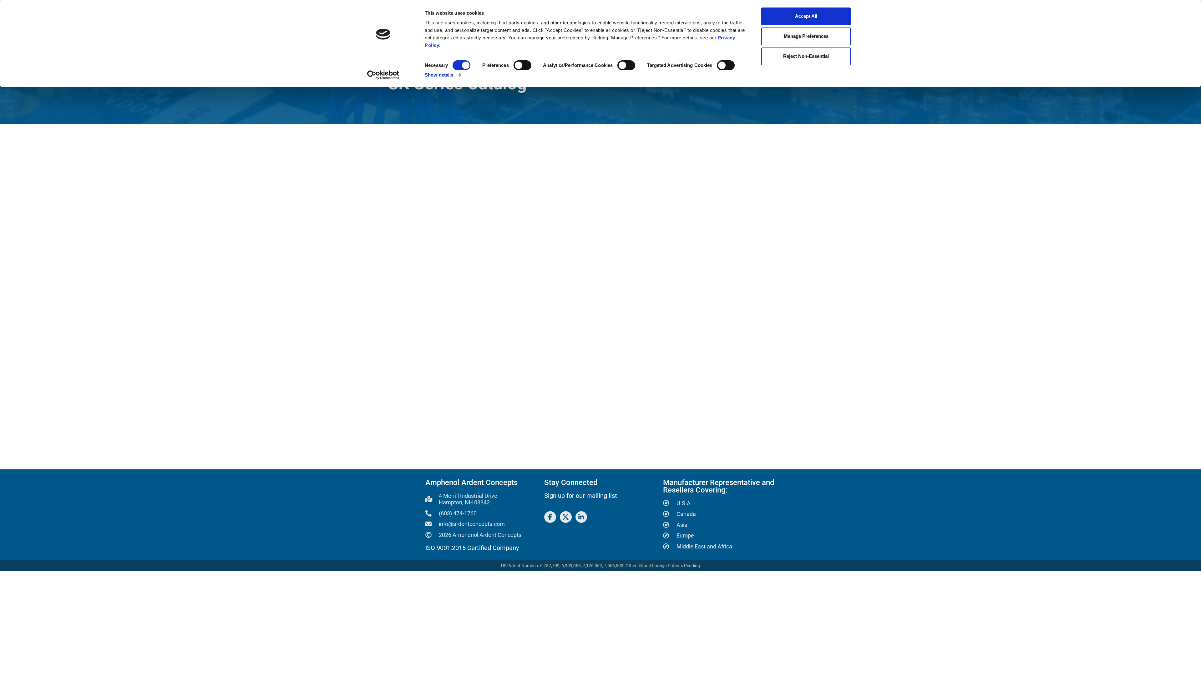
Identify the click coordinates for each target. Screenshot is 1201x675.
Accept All (806, 16)
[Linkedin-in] (581, 517)
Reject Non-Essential (806, 56)
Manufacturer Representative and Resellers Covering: (718, 486)
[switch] (522, 65)
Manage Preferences (806, 36)
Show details (439, 75)
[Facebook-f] (550, 517)
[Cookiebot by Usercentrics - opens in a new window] (383, 75)
